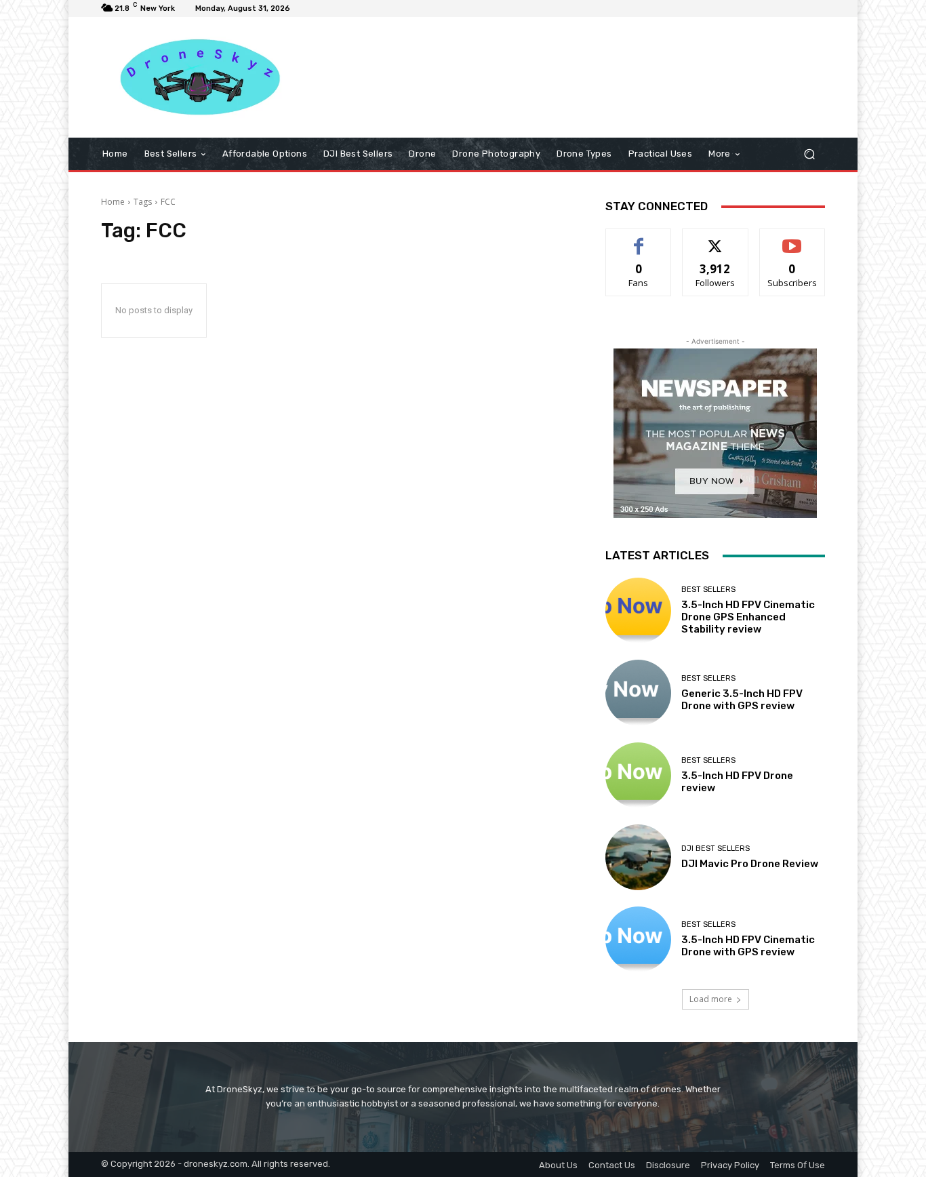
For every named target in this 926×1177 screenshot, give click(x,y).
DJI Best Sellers (715, 848)
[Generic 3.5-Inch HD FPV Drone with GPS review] (638, 692)
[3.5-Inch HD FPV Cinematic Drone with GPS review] (638, 939)
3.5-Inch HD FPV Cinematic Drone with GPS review (748, 946)
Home (113, 201)
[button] (809, 154)
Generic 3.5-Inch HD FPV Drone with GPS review (742, 699)
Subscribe (792, 239)
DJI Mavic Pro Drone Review (749, 864)
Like (639, 239)
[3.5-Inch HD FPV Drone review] (638, 775)
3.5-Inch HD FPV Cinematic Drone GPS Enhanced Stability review (748, 617)
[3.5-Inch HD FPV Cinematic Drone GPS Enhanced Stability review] (638, 610)
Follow (715, 239)
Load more (710, 999)
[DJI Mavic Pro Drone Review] (638, 857)
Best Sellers (708, 589)
